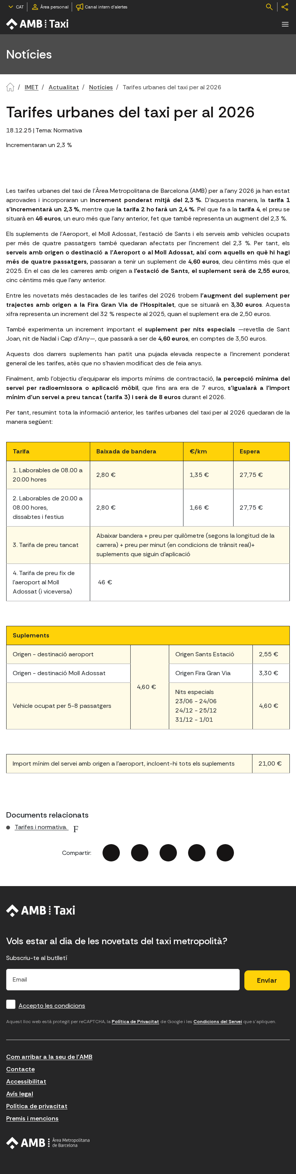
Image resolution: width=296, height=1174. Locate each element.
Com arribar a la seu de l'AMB (49, 1057)
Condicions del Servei (217, 1021)
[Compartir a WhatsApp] (225, 852)
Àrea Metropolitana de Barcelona (48, 1143)
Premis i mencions (32, 1118)
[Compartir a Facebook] (111, 852)
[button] (285, 24)
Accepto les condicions (51, 1006)
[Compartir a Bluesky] (196, 852)
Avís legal (19, 1094)
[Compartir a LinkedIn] (168, 852)
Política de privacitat (36, 1106)
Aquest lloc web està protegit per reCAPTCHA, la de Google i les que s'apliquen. (141, 1021)
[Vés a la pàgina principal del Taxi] (40, 911)
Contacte (20, 1069)
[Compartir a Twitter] (139, 852)
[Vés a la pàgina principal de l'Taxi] (37, 24)
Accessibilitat (26, 1081)
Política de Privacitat (135, 1021)
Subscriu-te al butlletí (36, 958)
